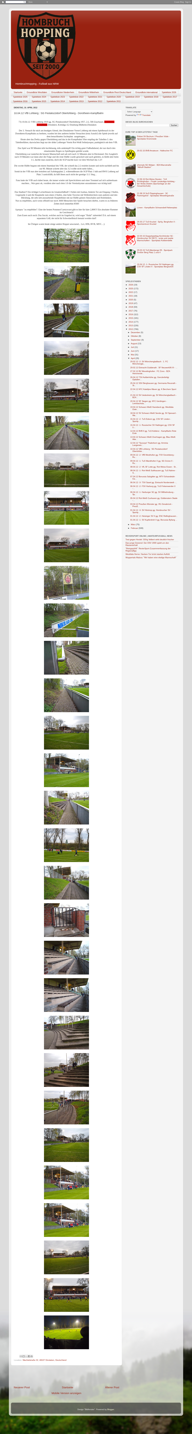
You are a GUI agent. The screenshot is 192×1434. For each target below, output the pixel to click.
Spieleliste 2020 (114, 97)
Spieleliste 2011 (114, 101)
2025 (131, 289)
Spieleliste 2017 (170, 97)
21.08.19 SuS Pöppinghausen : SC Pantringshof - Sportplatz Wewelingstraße (155, 194)
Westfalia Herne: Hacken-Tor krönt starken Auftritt (148, 554)
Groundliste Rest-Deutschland (117, 92)
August (134, 344)
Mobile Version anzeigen (66, 1393)
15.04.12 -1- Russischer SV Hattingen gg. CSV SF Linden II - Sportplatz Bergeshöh (155, 265)
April (133, 358)
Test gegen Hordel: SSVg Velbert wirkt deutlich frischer (150, 540)
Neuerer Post (22, 1387)
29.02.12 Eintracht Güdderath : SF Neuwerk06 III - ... (153, 368)
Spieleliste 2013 (76, 101)
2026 (131, 285)
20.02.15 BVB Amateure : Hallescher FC (155, 151)
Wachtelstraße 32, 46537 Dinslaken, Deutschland (44, 1360)
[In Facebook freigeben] (29, 1356)
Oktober (135, 336)
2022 (131, 292)
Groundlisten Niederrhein (62, 92)
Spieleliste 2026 (169, 92)
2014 (131, 322)
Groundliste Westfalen (37, 92)
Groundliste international (146, 92)
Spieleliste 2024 (39, 97)
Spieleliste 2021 (95, 97)
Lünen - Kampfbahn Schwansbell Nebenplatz (157, 208)
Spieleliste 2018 (151, 97)
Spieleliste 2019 (132, 97)
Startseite (18, 92)
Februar (135, 528)
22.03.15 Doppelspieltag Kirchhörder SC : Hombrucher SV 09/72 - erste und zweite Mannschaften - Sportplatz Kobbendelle (155, 238)
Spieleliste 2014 (57, 101)
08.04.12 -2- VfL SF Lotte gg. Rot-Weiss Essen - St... (153, 467)
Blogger (110, 1409)
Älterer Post (112, 1387)
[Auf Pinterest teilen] (31, 1356)
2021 (131, 296)
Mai (133, 355)
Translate (146, 115)
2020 (131, 300)
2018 (131, 307)
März (133, 524)
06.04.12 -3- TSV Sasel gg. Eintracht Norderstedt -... (153, 482)
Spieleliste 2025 (20, 97)
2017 (131, 311)
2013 (131, 326)
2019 (131, 303)
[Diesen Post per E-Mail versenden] (21, 1356)
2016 (131, 314)
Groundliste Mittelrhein (88, 92)
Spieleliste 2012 (95, 101)
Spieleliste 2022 (76, 97)
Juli (132, 347)
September (136, 340)
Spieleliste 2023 (57, 97)
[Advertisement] (66, 1375)
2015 (131, 318)
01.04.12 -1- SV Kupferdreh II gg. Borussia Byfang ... (153, 520)
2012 (131, 329)
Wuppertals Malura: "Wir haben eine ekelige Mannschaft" (151, 558)
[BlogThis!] (23, 1356)
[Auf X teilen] (26, 1356)
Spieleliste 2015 (39, 101)
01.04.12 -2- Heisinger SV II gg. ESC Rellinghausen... (154, 516)
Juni (133, 351)
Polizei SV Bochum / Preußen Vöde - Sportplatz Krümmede (153, 137)
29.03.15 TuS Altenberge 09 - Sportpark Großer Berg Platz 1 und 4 (154, 251)
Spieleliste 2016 (20, 101)
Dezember (136, 332)
